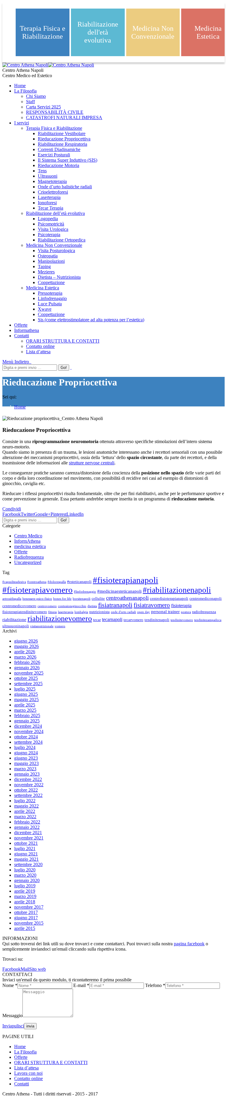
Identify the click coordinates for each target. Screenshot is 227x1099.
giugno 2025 (26, 694)
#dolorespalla (57, 581)
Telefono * (155, 985)
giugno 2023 (26, 758)
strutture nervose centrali (91, 462)
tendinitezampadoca (207, 620)
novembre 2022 (28, 784)
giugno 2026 (26, 640)
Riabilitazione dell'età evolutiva (97, 32)
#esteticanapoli (79, 582)
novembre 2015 (28, 922)
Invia (7, 1025)
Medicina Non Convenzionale (152, 32)
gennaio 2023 (27, 774)
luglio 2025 (24, 688)
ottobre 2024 (26, 736)
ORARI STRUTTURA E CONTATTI (50, 1062)
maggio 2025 (26, 699)
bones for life (62, 598)
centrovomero (47, 606)
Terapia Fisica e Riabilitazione (42, 32)
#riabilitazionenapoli (177, 590)
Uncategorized (27, 562)
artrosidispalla (11, 598)
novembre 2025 (28, 672)
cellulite (98, 598)
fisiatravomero (152, 605)
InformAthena (27, 541)
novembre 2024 (28, 731)
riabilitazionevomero (59, 618)
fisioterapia (181, 605)
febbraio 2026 (27, 662)
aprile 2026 (24, 651)
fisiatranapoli (115, 605)
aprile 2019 (24, 891)
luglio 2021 (24, 848)
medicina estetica (30, 546)
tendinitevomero (182, 620)
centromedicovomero (19, 606)
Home (20, 406)
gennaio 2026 (27, 667)
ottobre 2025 (26, 678)
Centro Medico (28, 535)
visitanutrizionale (41, 626)
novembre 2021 (28, 837)
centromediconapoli (205, 598)
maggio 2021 (26, 859)
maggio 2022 (26, 805)
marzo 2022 (25, 816)
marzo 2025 (25, 710)
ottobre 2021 (26, 843)
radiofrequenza (204, 612)
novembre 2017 (28, 907)
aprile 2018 (24, 901)
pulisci (18, 1025)
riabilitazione (14, 619)
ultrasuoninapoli (15, 626)
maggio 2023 (26, 763)
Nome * (9, 985)
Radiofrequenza (29, 557)
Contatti (21, 1083)
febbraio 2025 (27, 715)
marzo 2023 (25, 768)
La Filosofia (25, 1051)
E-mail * (81, 985)
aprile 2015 (24, 928)
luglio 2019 (24, 885)
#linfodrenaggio (85, 591)
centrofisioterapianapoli (169, 598)
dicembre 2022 (28, 779)
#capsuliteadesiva (14, 581)
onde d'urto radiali (123, 612)
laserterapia (65, 612)
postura (186, 612)
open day (143, 612)
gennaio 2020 (27, 880)
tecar (97, 620)
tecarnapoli (112, 619)
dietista (92, 606)
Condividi (11, 508)
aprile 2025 (24, 704)
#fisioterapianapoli (125, 580)
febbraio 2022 (27, 821)
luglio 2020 (24, 869)
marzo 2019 (25, 896)
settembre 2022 (28, 795)
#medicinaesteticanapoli (119, 591)
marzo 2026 (25, 656)
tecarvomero (133, 620)
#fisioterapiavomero (37, 589)
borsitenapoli (81, 598)
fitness (52, 612)
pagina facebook (189, 943)
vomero (60, 626)
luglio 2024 (24, 747)
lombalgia (81, 612)
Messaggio (12, 1015)
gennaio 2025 (27, 720)
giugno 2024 (26, 752)
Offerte (20, 551)
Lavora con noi (28, 1073)
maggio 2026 (26, 646)
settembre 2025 (28, 683)
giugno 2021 (26, 853)
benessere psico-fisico (37, 598)
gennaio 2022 (27, 827)
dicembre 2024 (28, 726)
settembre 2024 (28, 742)
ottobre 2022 (26, 789)
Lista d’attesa (26, 1067)
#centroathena (36, 581)
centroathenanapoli (127, 598)
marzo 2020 (25, 875)
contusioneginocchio (72, 606)
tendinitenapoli (157, 620)
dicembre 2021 (28, 832)
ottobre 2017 (26, 912)
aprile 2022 (24, 811)
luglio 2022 (24, 800)
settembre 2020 (28, 864)
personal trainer (165, 611)
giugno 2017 (26, 917)
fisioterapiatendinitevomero (24, 612)
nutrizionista (99, 612)
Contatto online (28, 1078)
